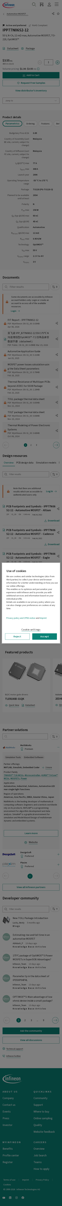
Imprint (43, 618)
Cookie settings (31, 629)
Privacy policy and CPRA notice (20, 618)
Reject (17, 636)
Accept (44, 636)
